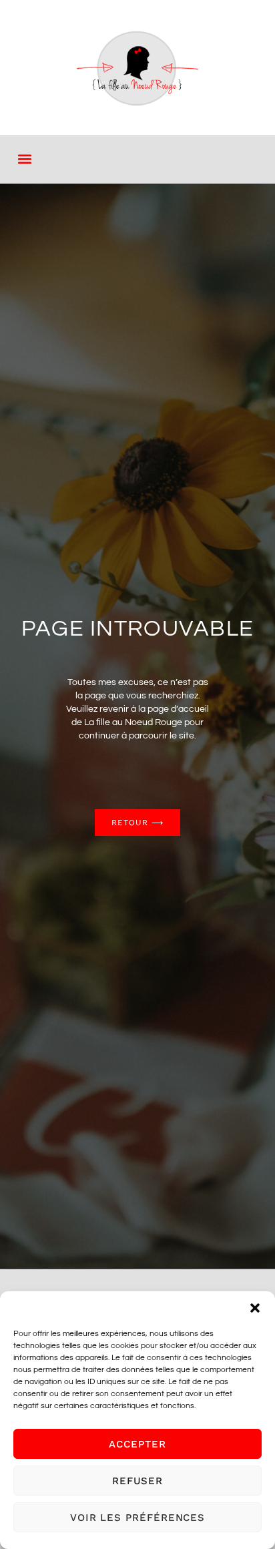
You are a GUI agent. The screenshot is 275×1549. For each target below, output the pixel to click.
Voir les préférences (137, 1518)
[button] (255, 1308)
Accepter (137, 1444)
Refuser (137, 1481)
